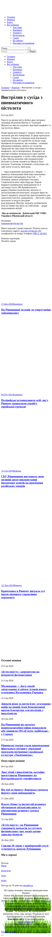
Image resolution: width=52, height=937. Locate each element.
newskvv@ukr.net (29, 231)
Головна (11, 17)
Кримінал (17, 30)
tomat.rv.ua (46, 901)
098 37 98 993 (40, 233)
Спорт (16, 38)
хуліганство (17, 223)
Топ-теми (17, 27)
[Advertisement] (26, 629)
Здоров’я (17, 32)
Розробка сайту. (8, 932)
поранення (6, 223)
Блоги (10, 22)
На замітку (18, 40)
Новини (11, 19)
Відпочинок (19, 35)
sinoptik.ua (28, 885)
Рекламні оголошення (23, 43)
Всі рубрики (13, 25)
